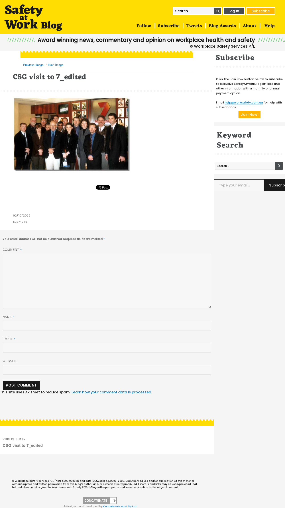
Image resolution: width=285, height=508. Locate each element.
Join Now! (249, 114)
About (249, 26)
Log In (234, 11)
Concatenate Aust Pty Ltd (119, 506)
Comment (12, 250)
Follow (143, 26)
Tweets (194, 26)
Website (10, 361)
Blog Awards (222, 26)
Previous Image (33, 65)
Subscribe (261, 11)
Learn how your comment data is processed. (111, 392)
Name (9, 317)
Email (9, 339)
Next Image (55, 65)
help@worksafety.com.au (244, 102)
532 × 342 (20, 222)
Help (269, 26)
